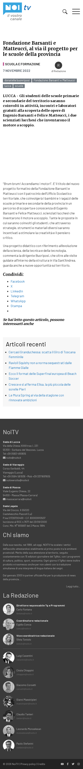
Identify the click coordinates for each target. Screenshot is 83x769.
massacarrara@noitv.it (18, 499)
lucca (7, 85)
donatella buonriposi (17, 80)
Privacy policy (28, 764)
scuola (19, 85)
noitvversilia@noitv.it (17, 480)
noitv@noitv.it (13, 457)
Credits (41, 764)
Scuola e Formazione (22, 64)
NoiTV (15, 764)
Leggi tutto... (73, 586)
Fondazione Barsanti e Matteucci (54, 80)
